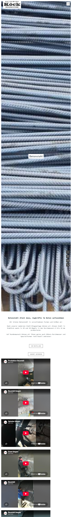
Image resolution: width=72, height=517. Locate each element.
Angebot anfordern (36, 354)
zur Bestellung (36, 346)
